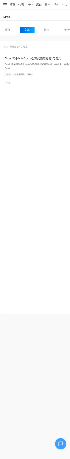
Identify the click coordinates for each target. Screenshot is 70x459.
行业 (30, 4)
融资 (30, 74)
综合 (7, 29)
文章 (27, 29)
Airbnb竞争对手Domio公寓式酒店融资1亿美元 (32, 58)
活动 (56, 4)
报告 (47, 4)
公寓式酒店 (19, 74)
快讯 (21, 4)
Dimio (8, 74)
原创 (39, 4)
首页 (12, 4)
